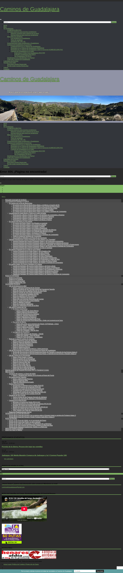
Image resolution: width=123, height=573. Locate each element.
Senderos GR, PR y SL (18, 41)
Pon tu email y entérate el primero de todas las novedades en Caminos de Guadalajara (46, 571)
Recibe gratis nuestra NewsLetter (17, 66)
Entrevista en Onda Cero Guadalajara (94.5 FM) (29, 53)
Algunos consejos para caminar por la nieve (25, 33)
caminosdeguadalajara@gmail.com (13, 487)
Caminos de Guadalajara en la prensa (19, 45)
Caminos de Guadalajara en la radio (22, 51)
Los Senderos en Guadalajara (20, 38)
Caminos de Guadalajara (29, 9)
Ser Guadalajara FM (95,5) (22, 56)
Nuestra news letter (10, 62)
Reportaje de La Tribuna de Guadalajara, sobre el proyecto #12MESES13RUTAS (37, 49)
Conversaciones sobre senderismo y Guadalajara (23, 43)
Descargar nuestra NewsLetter (17, 64)
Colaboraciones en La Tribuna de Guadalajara (25, 46)
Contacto (6, 69)
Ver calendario (8, 459)
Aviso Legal (7, 564)
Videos (6, 67)
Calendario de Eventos (11, 61)
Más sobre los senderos (14, 36)
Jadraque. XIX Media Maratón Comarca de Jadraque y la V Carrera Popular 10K (34, 455)
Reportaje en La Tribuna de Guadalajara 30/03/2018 (27, 48)
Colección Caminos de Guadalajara (18, 59)
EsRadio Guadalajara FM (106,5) (25, 54)
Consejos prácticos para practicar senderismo (21, 32)
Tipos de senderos (17, 40)
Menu (3, 197)
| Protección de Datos (32, 564)
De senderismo (8, 28)
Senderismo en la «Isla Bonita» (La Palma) (21, 58)
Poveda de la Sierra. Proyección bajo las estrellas (22, 447)
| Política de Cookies (18, 564)
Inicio (5, 25)
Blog (5, 27)
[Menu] (0, 19)
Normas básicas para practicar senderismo (24, 35)
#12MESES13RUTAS (14, 30)
